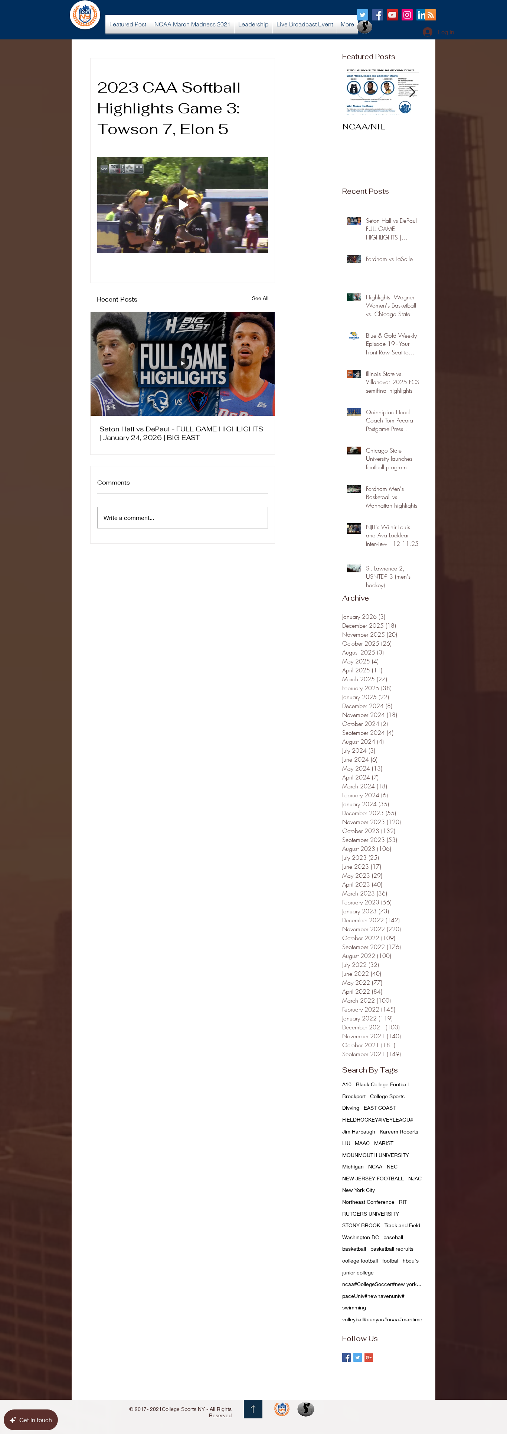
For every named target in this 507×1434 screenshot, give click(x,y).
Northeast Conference (368, 1202)
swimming (354, 1307)
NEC (392, 1166)
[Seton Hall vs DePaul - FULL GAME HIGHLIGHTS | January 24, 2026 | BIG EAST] (183, 364)
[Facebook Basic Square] (346, 1357)
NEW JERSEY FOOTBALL (373, 1178)
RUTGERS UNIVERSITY (370, 1213)
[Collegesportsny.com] (362, 14)
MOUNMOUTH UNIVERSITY (375, 1155)
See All (260, 298)
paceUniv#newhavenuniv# (373, 1296)
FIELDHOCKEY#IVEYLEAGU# (377, 1119)
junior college (358, 1272)
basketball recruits (391, 1248)
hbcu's (411, 1260)
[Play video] (182, 205)
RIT (403, 1202)
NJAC (415, 1178)
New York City (358, 1190)
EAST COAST (380, 1108)
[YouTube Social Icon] (392, 14)
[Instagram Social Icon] (407, 14)
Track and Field (402, 1225)
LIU (346, 1143)
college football (360, 1260)
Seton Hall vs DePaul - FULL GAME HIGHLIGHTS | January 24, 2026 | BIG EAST (181, 433)
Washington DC (360, 1237)
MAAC (362, 1143)
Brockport (354, 1096)
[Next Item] (412, 92)
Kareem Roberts (399, 1131)
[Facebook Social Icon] (377, 14)
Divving (350, 1108)
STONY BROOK (361, 1225)
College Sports (387, 1096)
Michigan (353, 1166)
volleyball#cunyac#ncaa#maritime (382, 1319)
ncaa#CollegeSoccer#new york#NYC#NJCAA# (383, 1284)
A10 (346, 1084)
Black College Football (382, 1084)
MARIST (383, 1143)
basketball (354, 1248)
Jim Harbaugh (358, 1131)
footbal (390, 1260)
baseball (393, 1237)
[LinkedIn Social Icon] (422, 14)
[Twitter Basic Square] (357, 1357)
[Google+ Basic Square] (368, 1357)
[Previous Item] (354, 92)
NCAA (375, 1166)
